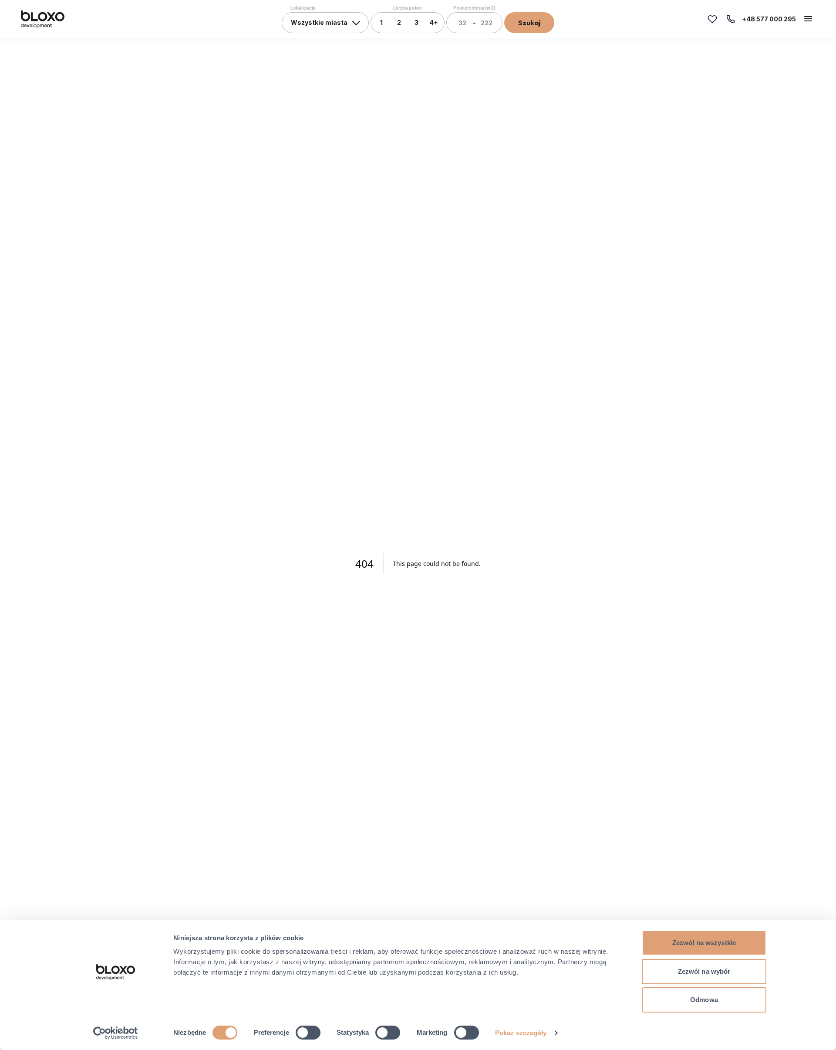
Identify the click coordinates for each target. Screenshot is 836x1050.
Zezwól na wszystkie (704, 942)
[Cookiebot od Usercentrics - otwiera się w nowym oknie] (116, 1033)
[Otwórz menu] (808, 19)
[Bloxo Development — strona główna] (42, 19)
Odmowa (704, 999)
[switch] (308, 1033)
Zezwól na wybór (704, 971)
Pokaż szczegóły (521, 1032)
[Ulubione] (712, 19)
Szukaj (529, 22)
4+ (433, 22)
